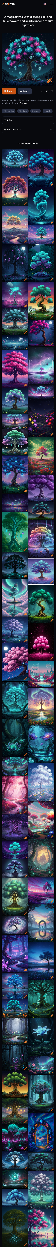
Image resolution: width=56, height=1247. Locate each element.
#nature (35, 111)
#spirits (47, 111)
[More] (42, 91)
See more (24, 103)
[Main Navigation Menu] (51, 4)
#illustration (8, 111)
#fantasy (23, 111)
